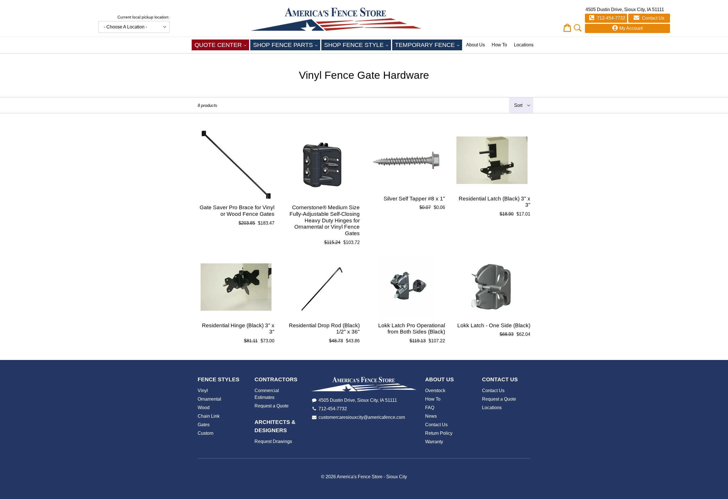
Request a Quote (272, 405)
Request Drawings (273, 441)
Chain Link (209, 416)
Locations (523, 44)
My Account (631, 28)
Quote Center (222, 44)
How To (499, 44)
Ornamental (209, 399)
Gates (204, 424)
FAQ (429, 407)
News (431, 416)
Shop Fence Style (357, 44)
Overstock (435, 390)
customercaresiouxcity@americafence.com (361, 417)
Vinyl (203, 390)
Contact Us (652, 18)
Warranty (434, 441)
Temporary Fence (428, 44)
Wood (204, 407)
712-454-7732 (610, 18)
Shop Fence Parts (286, 44)
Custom (205, 433)
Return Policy (438, 433)
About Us (475, 44)
